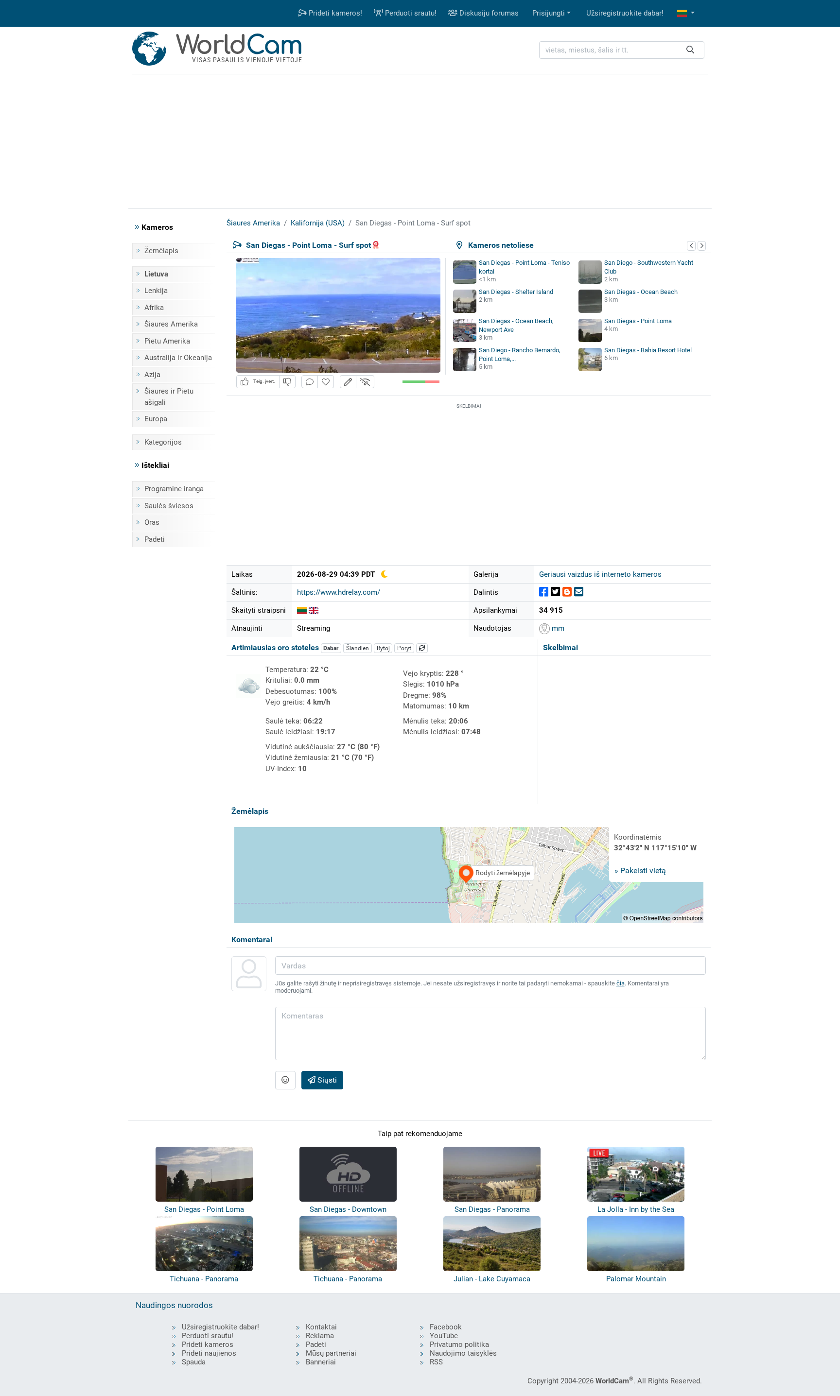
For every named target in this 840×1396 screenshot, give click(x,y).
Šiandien (357, 648)
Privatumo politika (459, 1344)
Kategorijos (163, 442)
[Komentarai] (309, 381)
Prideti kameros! (334, 13)
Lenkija (156, 290)
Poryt (404, 648)
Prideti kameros (207, 1344)
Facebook (446, 1327)
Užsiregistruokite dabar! (625, 13)
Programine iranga (174, 488)
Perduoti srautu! (410, 13)
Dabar (330, 648)
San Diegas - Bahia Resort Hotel (648, 350)
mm (557, 628)
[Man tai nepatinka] (287, 381)
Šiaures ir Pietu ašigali (168, 397)
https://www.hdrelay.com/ (338, 592)
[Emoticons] (285, 1080)
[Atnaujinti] (422, 648)
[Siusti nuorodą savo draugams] (578, 592)
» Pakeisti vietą (640, 870)
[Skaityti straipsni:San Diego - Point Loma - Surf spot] (313, 610)
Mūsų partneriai (331, 1353)
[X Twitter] (555, 592)
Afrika (154, 307)
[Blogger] (567, 592)
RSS (436, 1362)
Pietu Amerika (167, 341)
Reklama (320, 1335)
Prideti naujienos (209, 1353)
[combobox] (621, 50)
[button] (685, 13)
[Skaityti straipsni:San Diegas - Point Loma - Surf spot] (302, 610)
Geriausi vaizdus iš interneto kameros (600, 574)
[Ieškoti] (690, 50)
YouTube (444, 1335)
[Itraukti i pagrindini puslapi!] (325, 381)
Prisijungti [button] (548, 13)
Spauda (194, 1362)
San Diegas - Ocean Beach (641, 291)
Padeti (154, 539)
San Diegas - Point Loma (638, 321)
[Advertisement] (420, 140)
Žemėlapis (161, 250)
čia (620, 983)
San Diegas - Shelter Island (516, 291)
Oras (151, 522)
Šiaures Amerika (171, 324)
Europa (155, 418)
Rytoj (383, 648)
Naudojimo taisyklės (463, 1353)
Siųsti (326, 1080)
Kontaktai (321, 1327)
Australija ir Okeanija (178, 357)
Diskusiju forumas (488, 13)
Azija (152, 374)
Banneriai (321, 1362)
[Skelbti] (543, 592)
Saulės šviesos (168, 505)
